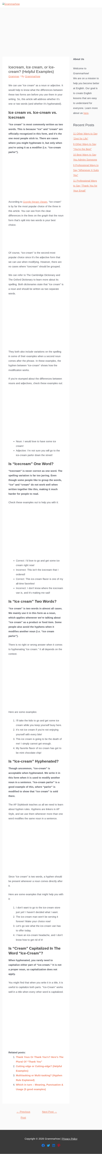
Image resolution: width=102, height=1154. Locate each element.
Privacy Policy (69, 1138)
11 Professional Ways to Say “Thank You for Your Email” (85, 185)
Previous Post (23, 1112)
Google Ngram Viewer (35, 201)
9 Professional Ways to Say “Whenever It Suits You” (86, 170)
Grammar (13, 76)
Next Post (49, 1111)
